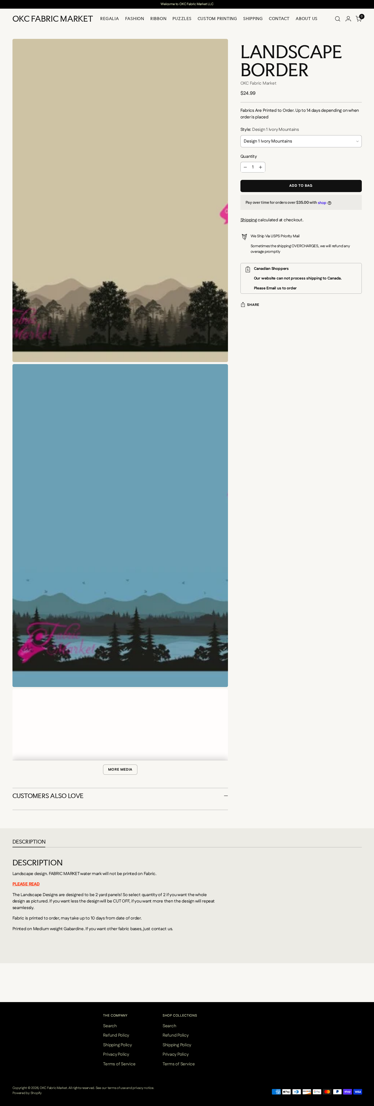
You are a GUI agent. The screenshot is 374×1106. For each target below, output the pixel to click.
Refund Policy (116, 1035)
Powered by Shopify (27, 1093)
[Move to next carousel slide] (361, 992)
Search (110, 1026)
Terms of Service (119, 1064)
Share (253, 304)
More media (120, 769)
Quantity (248, 156)
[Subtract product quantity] (245, 167)
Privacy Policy (116, 1054)
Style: (269, 130)
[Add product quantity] (260, 167)
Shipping (248, 220)
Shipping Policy (117, 1045)
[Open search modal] (338, 19)
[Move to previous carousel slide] (13, 992)
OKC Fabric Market (258, 83)
